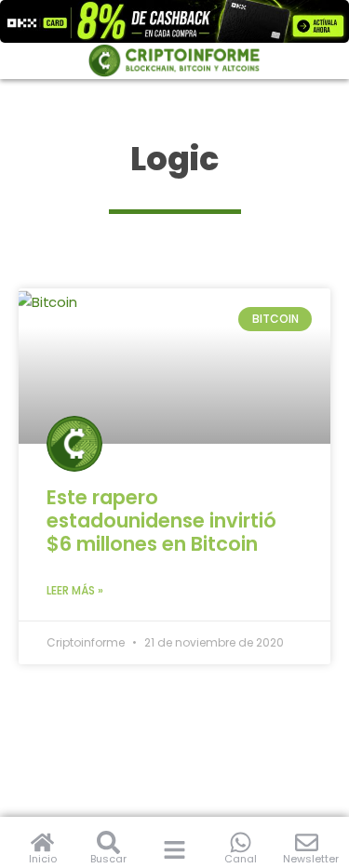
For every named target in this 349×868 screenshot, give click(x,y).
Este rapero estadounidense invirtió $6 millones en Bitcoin (161, 520)
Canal (240, 858)
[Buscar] (108, 842)
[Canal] (240, 842)
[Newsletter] (306, 842)
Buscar (108, 858)
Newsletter (311, 858)
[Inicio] (42, 842)
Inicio (43, 858)
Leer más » (75, 590)
